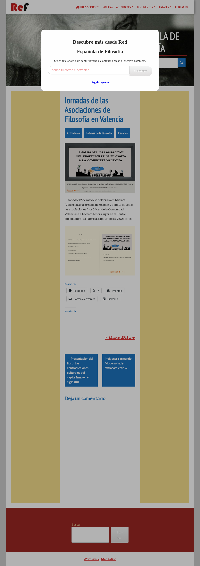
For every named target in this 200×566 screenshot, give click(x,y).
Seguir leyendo (100, 82)
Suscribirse (141, 71)
